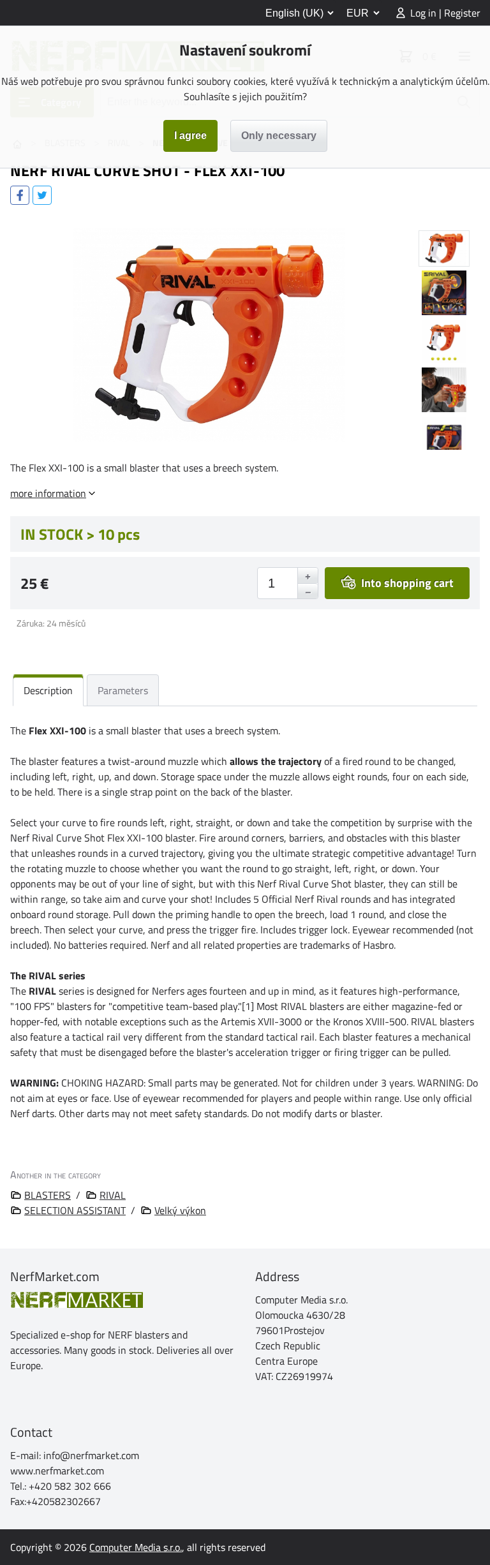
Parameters (123, 690)
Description (48, 690)
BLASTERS (47, 1195)
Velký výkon (180, 1210)
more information (48, 493)
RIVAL (113, 1195)
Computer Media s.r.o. (135, 1547)
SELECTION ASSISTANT (75, 1210)
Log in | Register (445, 12)
